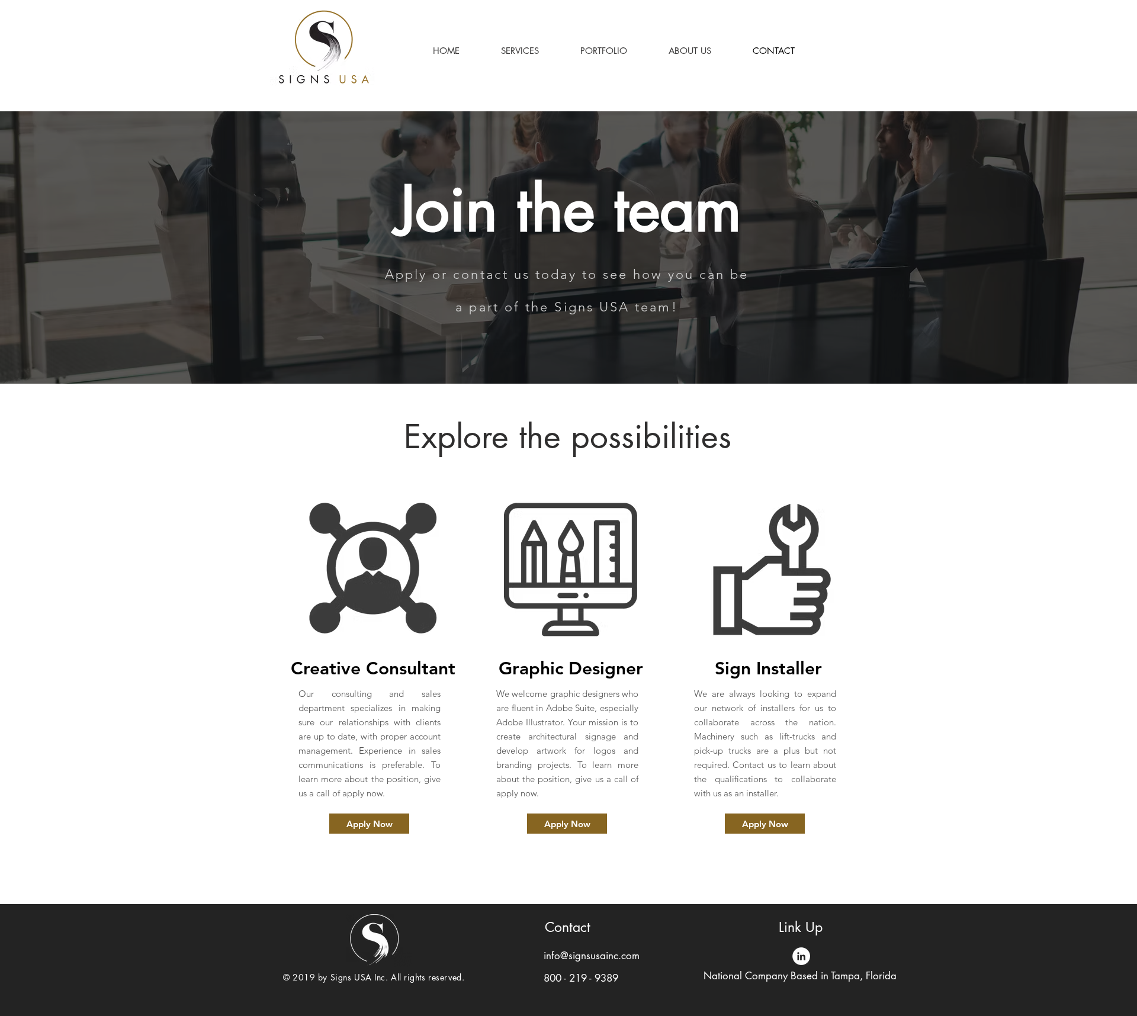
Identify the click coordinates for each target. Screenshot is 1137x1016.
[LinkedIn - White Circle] (801, 956)
